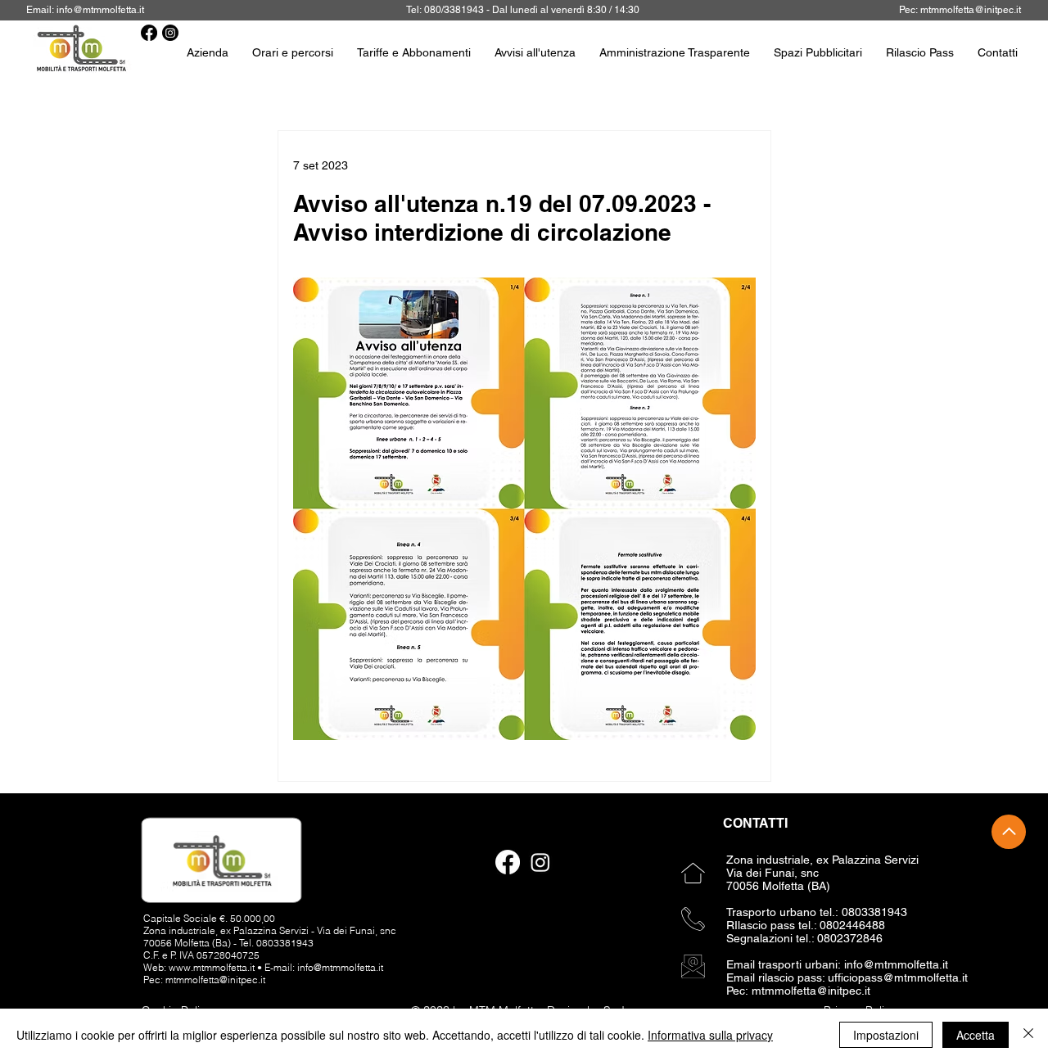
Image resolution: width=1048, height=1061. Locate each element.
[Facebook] (149, 33)
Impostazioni (886, 1035)
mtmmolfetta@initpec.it (970, 10)
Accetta (975, 1035)
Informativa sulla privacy (710, 1035)
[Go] (1009, 832)
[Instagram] (170, 33)
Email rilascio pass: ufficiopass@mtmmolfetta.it (847, 977)
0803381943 (285, 943)
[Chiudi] (1028, 1035)
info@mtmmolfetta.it (100, 10)
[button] (920, 52)
